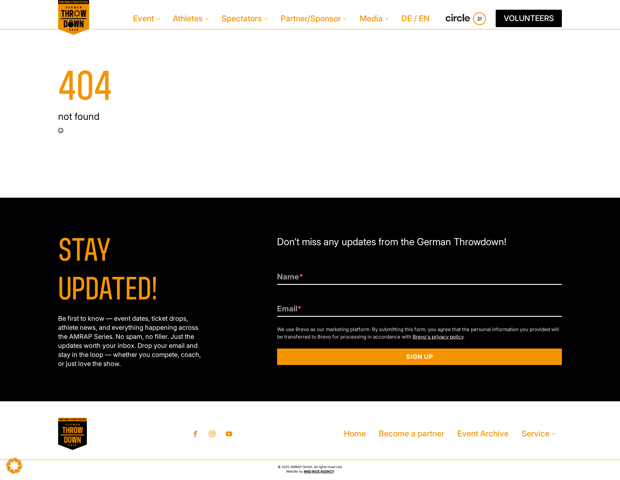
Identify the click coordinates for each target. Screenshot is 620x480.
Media (371, 18)
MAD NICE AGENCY (319, 471)
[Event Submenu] (160, 18)
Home (355, 433)
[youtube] (228, 433)
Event (143, 18)
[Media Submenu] (389, 18)
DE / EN (415, 18)
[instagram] (212, 433)
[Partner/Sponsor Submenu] (347, 18)
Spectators (242, 18)
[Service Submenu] (556, 433)
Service (536, 433)
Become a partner (411, 433)
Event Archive (483, 433)
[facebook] (195, 433)
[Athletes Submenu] (209, 18)
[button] (14, 466)
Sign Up (419, 356)
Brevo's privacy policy (438, 337)
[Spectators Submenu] (268, 18)
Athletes (188, 18)
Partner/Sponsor (311, 18)
